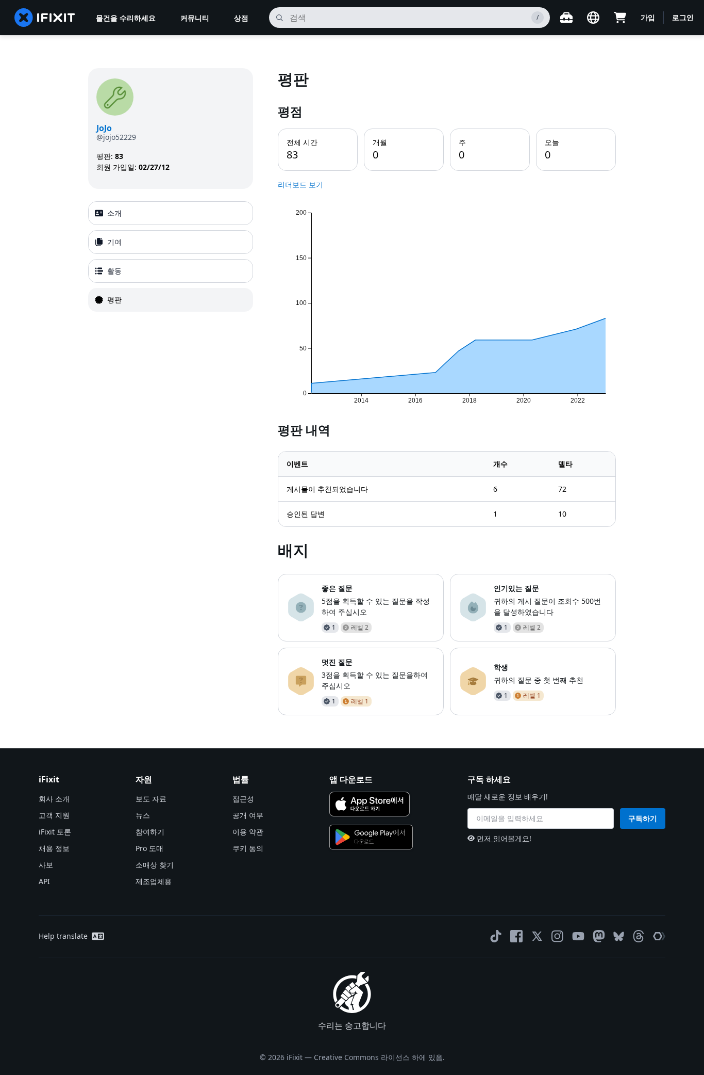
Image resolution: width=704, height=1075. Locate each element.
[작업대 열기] (566, 17)
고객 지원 (54, 815)
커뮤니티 (194, 18)
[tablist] (170, 256)
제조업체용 (154, 881)
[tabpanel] (447, 391)
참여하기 (150, 832)
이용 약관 (247, 832)
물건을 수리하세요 (126, 18)
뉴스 (143, 815)
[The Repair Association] (659, 936)
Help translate (63, 936)
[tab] (170, 213)
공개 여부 (247, 815)
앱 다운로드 (351, 779)
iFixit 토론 (55, 832)
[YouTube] (578, 936)
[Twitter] (537, 936)
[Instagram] (557, 936)
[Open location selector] (593, 17)
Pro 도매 (149, 848)
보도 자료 (151, 799)
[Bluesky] (618, 936)
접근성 (243, 799)
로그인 (683, 17)
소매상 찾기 (155, 865)
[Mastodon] (599, 936)
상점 (241, 18)
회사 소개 (54, 799)
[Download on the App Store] (369, 804)
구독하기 (642, 818)
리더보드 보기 (300, 184)
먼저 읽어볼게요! (504, 838)
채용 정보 (54, 848)
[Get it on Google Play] (371, 837)
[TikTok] (496, 936)
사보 (46, 865)
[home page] (44, 17)
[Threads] (638, 936)
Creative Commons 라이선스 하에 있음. (379, 1057)
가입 (648, 17)
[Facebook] (516, 936)
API (44, 881)
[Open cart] (620, 17)
